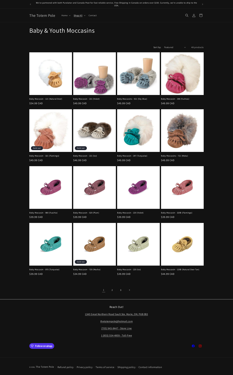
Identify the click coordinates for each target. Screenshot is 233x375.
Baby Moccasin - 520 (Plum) (86, 213)
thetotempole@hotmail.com (116, 321)
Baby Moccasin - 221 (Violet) (86, 99)
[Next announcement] (202, 4)
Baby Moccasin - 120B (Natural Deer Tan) (180, 269)
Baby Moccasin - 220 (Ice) (129, 269)
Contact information (150, 367)
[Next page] (129, 290)
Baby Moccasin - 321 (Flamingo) (44, 156)
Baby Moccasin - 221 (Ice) (85, 156)
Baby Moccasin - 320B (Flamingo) (176, 213)
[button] (66, 15)
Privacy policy (85, 367)
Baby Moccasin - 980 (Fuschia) (43, 213)
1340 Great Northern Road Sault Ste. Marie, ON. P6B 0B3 (116, 314)
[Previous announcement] (30, 4)
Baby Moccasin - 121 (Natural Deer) (45, 99)
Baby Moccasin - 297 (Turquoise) (132, 156)
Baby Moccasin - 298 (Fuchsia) (175, 99)
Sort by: (157, 47)
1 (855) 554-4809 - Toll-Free (116, 335)
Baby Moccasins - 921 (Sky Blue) (132, 99)
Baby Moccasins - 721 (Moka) (174, 156)
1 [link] (103, 290)
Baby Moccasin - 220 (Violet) (130, 213)
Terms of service (105, 367)
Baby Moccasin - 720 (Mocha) (86, 269)
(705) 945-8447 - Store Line (116, 328)
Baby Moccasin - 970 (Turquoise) (44, 269)
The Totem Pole (45, 366)
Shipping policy (126, 367)
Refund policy (66, 367)
